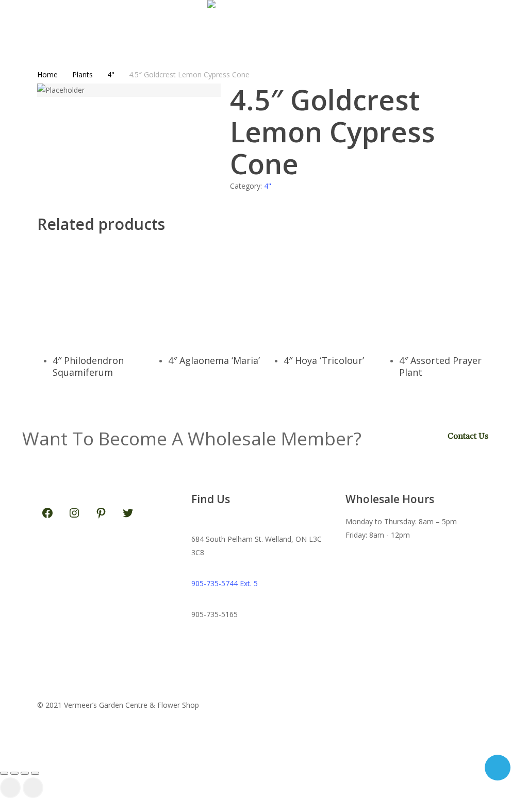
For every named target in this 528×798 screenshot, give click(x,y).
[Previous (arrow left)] (10, 787)
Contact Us (468, 436)
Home (47, 74)
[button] (264, 757)
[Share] (25, 773)
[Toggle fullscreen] (14, 773)
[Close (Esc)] (35, 773)
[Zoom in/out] (4, 773)
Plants (82, 74)
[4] (106, 292)
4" (110, 74)
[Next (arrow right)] (33, 787)
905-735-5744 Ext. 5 (224, 583)
